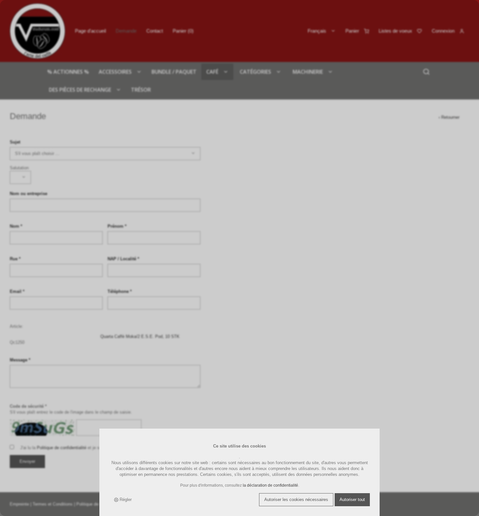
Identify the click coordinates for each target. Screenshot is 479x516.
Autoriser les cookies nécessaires (296, 499)
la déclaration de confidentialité (270, 485)
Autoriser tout (352, 499)
